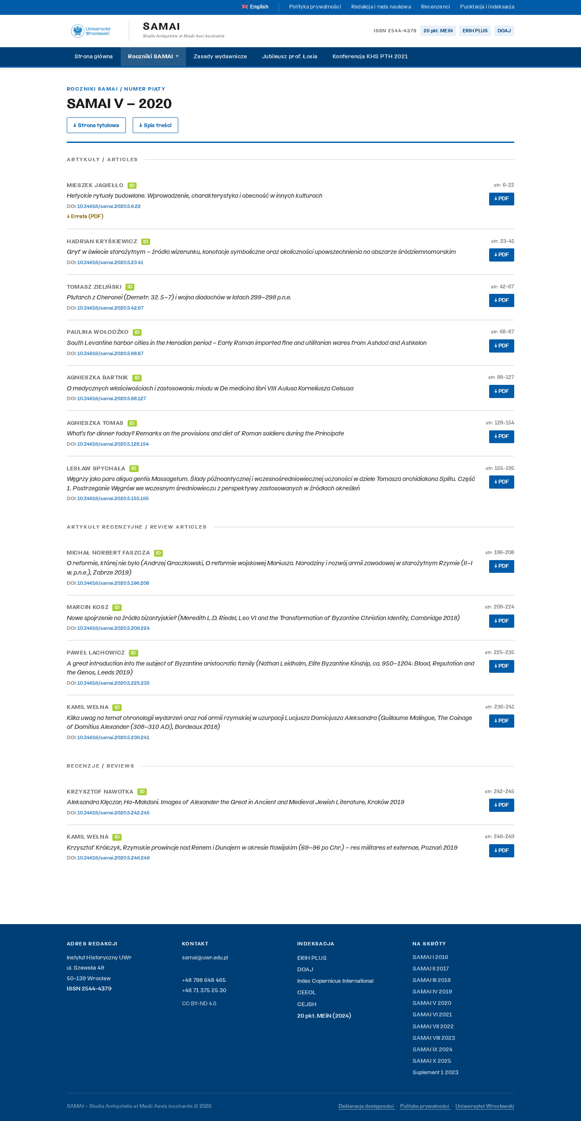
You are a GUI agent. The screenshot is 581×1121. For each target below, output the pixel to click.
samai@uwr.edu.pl (205, 958)
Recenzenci (435, 7)
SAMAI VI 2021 (432, 1015)
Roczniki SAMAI (153, 56)
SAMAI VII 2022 (433, 1026)
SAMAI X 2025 (432, 1061)
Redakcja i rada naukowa (381, 7)
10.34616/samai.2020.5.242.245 (113, 812)
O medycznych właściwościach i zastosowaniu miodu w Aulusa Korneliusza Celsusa (210, 388)
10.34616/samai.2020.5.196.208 (113, 583)
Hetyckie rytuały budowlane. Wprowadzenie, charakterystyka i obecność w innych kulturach (194, 195)
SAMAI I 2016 (430, 957)
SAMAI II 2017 (431, 969)
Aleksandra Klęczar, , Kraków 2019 (235, 802)
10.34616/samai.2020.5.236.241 (113, 737)
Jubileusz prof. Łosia (290, 56)
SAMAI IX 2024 (433, 1049)
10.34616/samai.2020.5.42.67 (110, 307)
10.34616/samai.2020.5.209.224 (113, 628)
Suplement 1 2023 (436, 1072)
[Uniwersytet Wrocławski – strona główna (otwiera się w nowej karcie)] (91, 31)
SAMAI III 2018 (432, 980)
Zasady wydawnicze (220, 56)
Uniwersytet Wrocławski (485, 1106)
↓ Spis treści (155, 125)
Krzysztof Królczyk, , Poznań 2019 (262, 847)
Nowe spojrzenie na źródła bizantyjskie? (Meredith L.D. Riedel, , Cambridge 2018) (263, 618)
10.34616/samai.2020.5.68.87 (110, 353)
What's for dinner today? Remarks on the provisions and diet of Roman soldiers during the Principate (205, 433)
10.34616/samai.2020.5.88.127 (111, 398)
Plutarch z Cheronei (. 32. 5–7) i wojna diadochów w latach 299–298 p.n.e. (179, 297)
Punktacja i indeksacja (487, 7)
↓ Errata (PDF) (85, 216)
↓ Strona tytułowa (96, 125)
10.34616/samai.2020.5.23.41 (110, 262)
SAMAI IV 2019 (432, 992)
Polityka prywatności (315, 7)
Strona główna (93, 56)
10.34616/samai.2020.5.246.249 (113, 857)
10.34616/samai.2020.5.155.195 (113, 498)
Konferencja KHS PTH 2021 (370, 56)
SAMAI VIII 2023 (434, 1038)
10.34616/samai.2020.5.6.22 (109, 206)
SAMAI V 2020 (432, 1003)
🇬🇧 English (255, 7)
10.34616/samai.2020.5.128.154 (113, 444)
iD (132, 185)
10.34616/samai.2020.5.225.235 (113, 683)
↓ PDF (501, 198)
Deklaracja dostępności (367, 1106)
